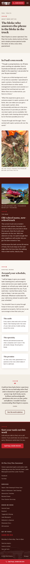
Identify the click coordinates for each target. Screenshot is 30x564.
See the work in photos (15, 412)
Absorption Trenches (8, 493)
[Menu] (27, 3)
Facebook (4, 475)
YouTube (4, 478)
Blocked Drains (6, 496)
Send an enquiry (9, 452)
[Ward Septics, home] (6, 3)
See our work (5, 549)
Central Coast (6, 508)
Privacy (26, 556)
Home (3, 13)
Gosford (4, 511)
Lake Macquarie (6, 517)
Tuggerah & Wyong (7, 514)
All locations (5, 526)
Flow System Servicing (8, 499)
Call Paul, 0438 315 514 (12, 446)
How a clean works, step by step (12, 251)
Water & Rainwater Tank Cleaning (11, 490)
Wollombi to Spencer (8, 520)
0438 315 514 (19, 3)
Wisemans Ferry (6, 523)
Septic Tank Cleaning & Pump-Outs (12, 487)
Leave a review (6, 546)
